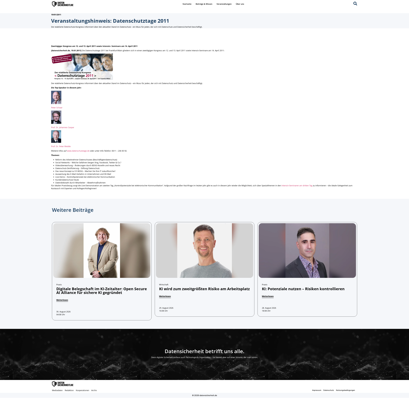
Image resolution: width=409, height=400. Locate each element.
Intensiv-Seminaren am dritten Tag (297, 185)
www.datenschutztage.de (78, 151)
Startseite (187, 4)
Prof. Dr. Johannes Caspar (62, 127)
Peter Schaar (56, 107)
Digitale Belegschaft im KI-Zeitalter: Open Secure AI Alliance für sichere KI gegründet (101, 290)
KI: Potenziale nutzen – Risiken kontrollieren (303, 288)
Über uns (240, 4)
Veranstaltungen (224, 4)
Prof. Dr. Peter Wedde (61, 146)
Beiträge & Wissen (204, 4)
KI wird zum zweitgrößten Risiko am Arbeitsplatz (204, 288)
